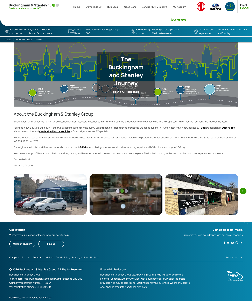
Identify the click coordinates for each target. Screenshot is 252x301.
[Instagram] (236, 242)
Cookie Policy (63, 257)
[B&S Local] (244, 6)
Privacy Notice (80, 257)
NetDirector (15, 297)
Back (9, 39)
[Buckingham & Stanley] (34, 6)
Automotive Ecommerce (38, 297)
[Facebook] (224, 242)
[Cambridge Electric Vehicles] (230, 6)
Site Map (94, 257)
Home (29, 39)
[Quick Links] (243, 191)
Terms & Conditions (43, 257)
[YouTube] (232, 242)
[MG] (201, 6)
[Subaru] (215, 6)
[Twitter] (228, 242)
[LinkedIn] (241, 242)
